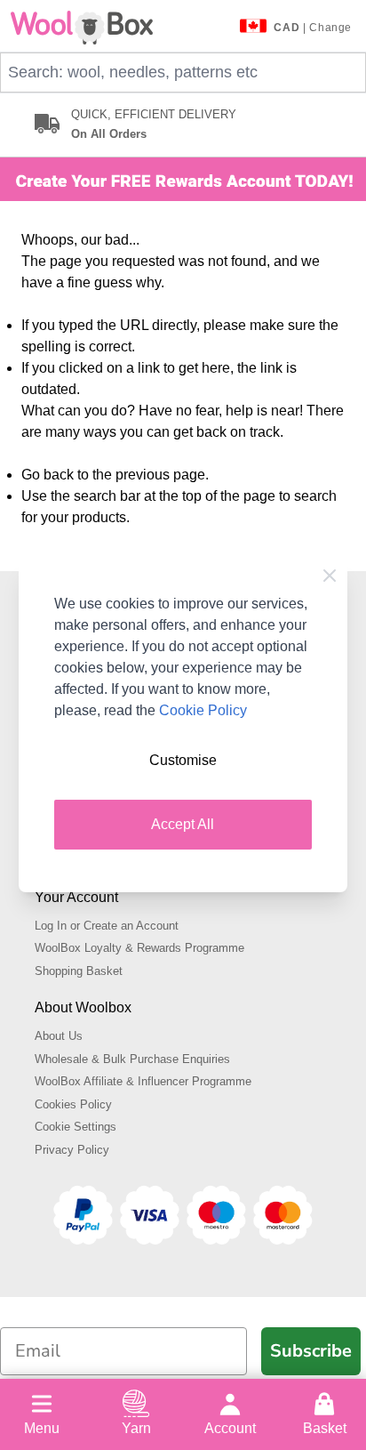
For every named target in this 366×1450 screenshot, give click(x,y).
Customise (183, 760)
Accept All (182, 824)
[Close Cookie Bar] (329, 575)
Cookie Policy (203, 710)
